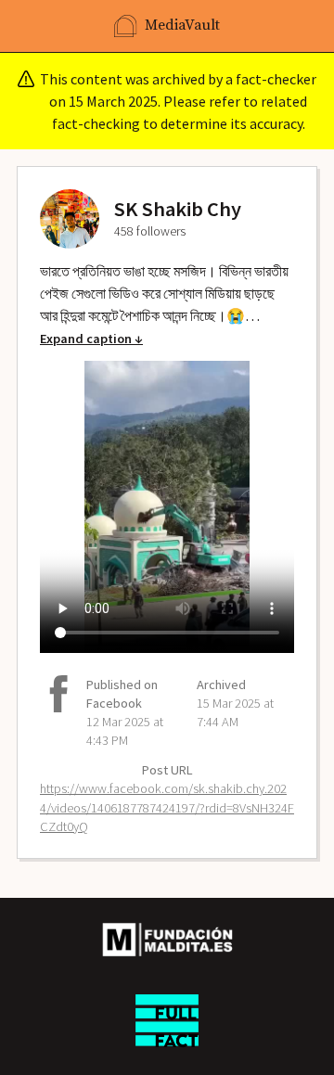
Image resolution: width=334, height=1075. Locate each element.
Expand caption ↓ (91, 338)
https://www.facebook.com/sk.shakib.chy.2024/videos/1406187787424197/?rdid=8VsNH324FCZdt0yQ (167, 807)
